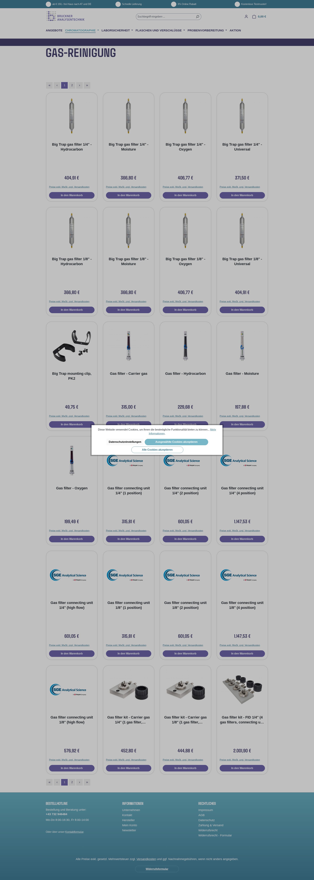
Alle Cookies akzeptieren (157, 449)
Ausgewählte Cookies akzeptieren (176, 441)
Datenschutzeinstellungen (125, 441)
